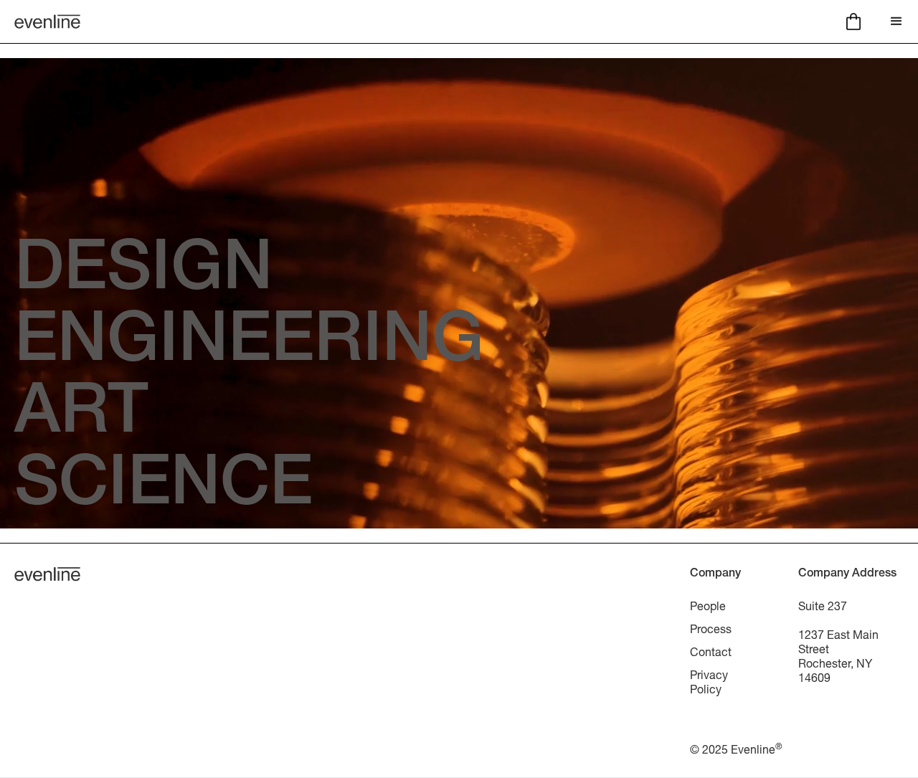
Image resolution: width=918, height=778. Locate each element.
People (708, 605)
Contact (711, 651)
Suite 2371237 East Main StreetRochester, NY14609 (838, 641)
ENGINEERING (249, 345)
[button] (853, 21)
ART (81, 416)
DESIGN (143, 273)
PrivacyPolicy (709, 682)
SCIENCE (163, 488)
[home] (47, 21)
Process (711, 628)
